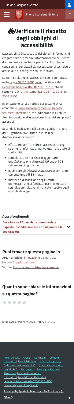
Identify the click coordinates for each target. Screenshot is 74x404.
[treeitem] (69, 4)
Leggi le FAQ (10, 369)
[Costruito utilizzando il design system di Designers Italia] (70, 398)
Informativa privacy (50, 361)
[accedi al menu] (7, 14)
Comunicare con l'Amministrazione (36, 267)
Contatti (54, 357)
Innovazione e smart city (40, 257)
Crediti (27, 357)
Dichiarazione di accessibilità (19, 365)
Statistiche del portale (51, 365)
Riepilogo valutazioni (48, 369)
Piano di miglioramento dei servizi (22, 373)
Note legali (40, 357)
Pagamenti (27, 369)
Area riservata (12, 357)
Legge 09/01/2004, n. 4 (25, 82)
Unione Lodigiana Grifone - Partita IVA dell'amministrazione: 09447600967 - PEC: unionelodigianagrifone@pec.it (28, 381)
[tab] (37, 226)
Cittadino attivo (23, 262)
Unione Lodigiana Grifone (22, 4)
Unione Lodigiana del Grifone (20, 361)
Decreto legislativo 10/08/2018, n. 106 (28, 87)
